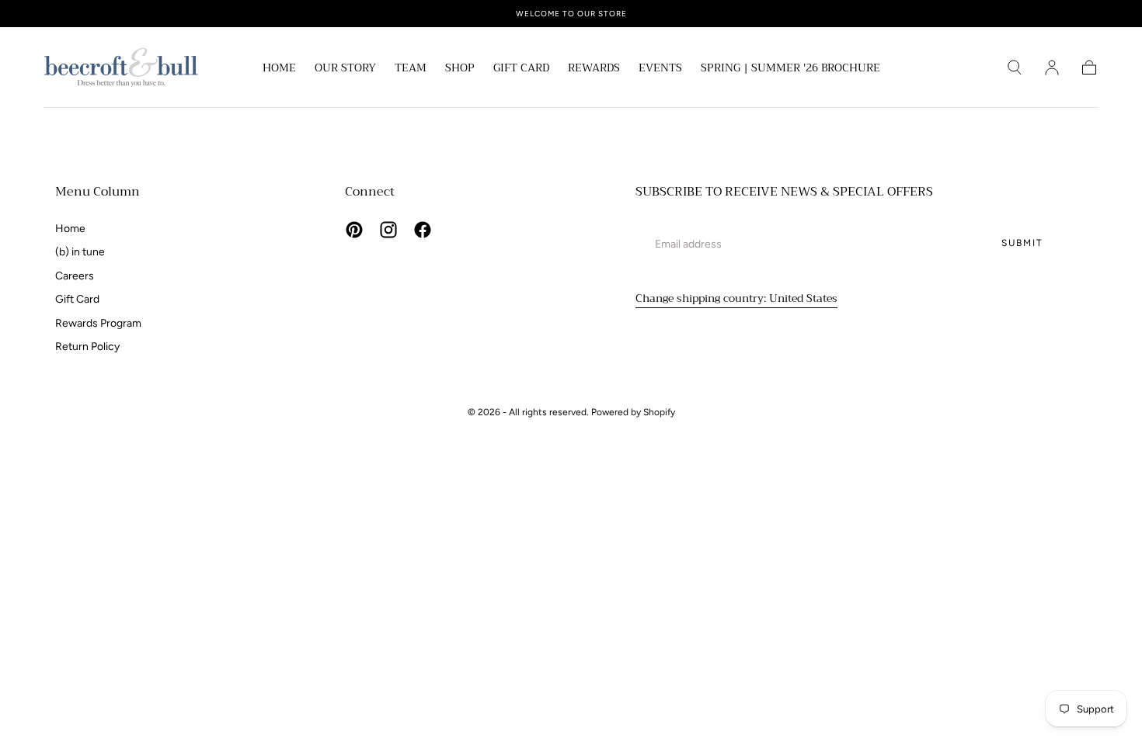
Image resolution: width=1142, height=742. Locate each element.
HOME (279, 69)
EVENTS (660, 69)
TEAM (411, 69)
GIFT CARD (521, 69)
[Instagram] (388, 230)
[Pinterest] (354, 230)
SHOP (460, 69)
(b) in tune (80, 251)
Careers (74, 276)
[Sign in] (1052, 67)
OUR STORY (345, 69)
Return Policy (87, 346)
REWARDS (594, 69)
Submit (1022, 243)
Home (70, 228)
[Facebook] (423, 230)
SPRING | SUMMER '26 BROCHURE (790, 69)
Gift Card (77, 299)
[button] (1014, 67)
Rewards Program (98, 323)
